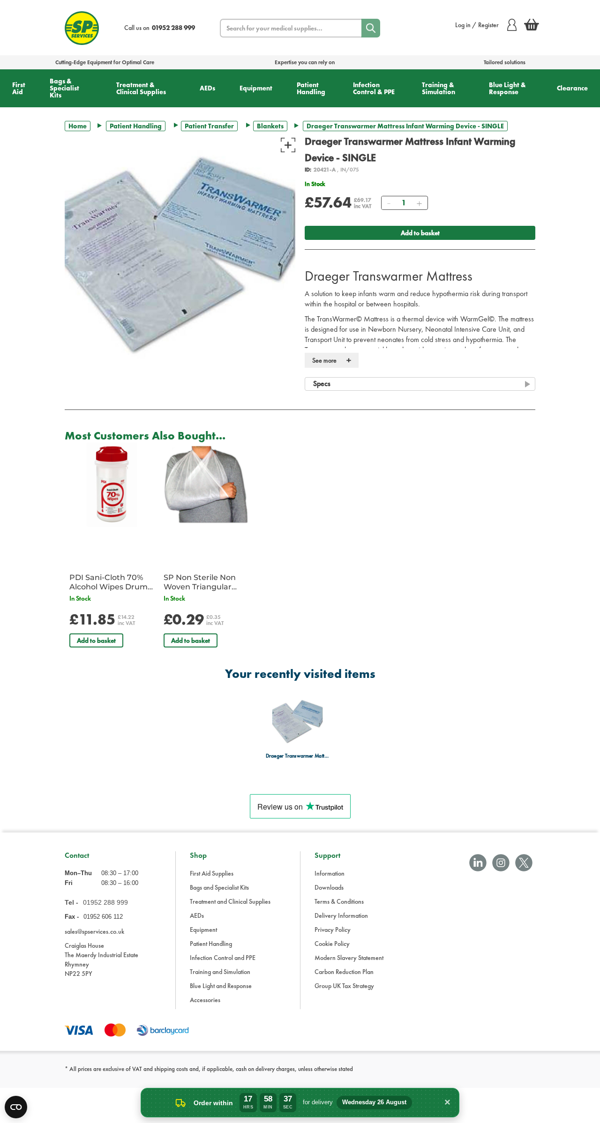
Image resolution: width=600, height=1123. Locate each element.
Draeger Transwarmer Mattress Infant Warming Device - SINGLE (297, 755)
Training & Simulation (438, 88)
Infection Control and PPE (222, 957)
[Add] (419, 202)
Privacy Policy (333, 929)
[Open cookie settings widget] (16, 1107)
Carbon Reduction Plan (344, 971)
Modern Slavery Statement (349, 957)
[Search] (370, 28)
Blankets (270, 126)
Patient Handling (311, 88)
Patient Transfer (209, 126)
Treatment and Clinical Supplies (230, 901)
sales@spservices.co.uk (94, 931)
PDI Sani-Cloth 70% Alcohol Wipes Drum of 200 (108, 582)
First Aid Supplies (211, 873)
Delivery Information (341, 915)
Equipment (256, 88)
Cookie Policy (332, 943)
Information (330, 873)
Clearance (572, 88)
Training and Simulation (220, 971)
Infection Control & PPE (374, 88)
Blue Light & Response (507, 88)
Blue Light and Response (221, 986)
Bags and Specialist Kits (219, 887)
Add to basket (420, 233)
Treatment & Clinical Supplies (141, 88)
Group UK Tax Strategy (344, 986)
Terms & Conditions (339, 901)
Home (77, 126)
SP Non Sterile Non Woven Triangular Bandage (200, 582)
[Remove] (389, 202)
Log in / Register (477, 25)
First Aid (18, 88)
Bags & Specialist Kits (64, 88)
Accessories (205, 1000)
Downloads (329, 887)
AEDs (207, 88)
